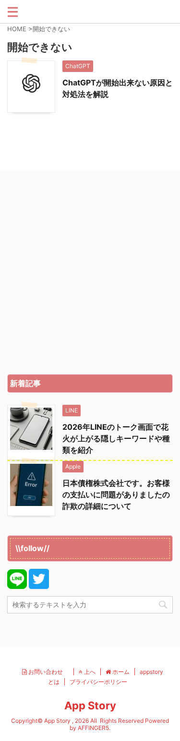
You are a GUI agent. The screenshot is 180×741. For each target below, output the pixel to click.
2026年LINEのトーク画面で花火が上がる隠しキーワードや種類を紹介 (116, 438)
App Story (90, 705)
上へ (89, 671)
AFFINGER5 (93, 727)
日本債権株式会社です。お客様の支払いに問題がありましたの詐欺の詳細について (116, 494)
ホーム (120, 671)
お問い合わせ (48, 671)
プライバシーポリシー (98, 681)
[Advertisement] (90, 275)
